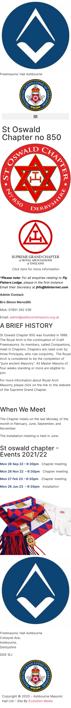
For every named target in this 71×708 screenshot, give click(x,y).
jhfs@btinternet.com (52, 287)
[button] (35, 116)
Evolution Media (41, 701)
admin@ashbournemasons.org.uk (34, 317)
